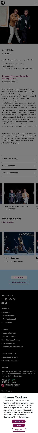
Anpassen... (19, 429)
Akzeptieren (19, 421)
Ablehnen (18, 425)
